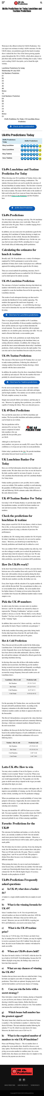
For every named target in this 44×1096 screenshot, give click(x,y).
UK (24, 451)
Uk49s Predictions (10, 1085)
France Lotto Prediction (19, 196)
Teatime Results (35, 1085)
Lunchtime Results (23, 1085)
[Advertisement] (22, 29)
